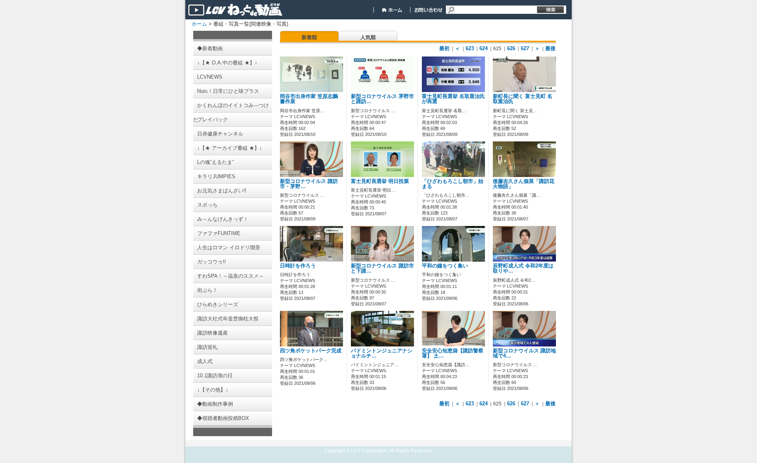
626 (511, 48)
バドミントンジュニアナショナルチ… (381, 353)
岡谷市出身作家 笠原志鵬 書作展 (309, 99)
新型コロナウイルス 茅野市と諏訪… (382, 99)
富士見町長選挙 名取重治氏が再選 (453, 99)
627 (525, 48)
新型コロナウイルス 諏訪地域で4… (524, 353)
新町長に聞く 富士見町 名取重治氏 (522, 99)
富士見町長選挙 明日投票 (380, 181)
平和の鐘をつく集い (445, 266)
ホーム (199, 24)
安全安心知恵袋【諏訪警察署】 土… (452, 353)
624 (483, 48)
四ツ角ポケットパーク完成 (310, 351)
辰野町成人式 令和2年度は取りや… (523, 268)
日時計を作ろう (298, 266)
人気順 (368, 37)
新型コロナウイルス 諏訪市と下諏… (382, 268)
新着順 (309, 37)
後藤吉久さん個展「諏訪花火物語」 (523, 184)
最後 (550, 48)
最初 (444, 48)
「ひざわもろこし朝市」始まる (452, 184)
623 (470, 48)
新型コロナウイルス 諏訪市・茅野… (309, 184)
